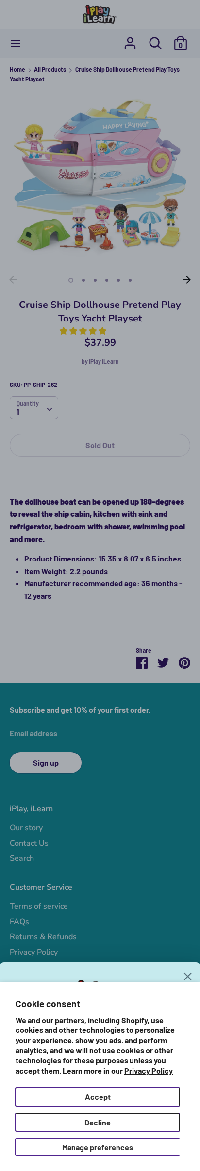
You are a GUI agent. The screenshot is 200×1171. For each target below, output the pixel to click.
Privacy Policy (148, 1070)
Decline (97, 1122)
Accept (98, 1096)
